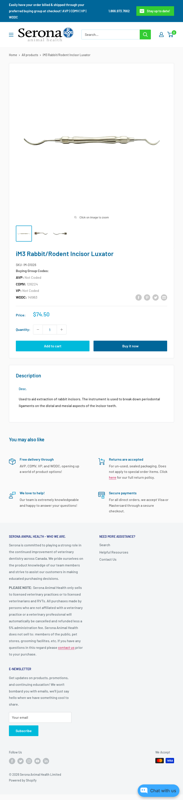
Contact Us (107, 559)
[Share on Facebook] (138, 297)
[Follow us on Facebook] (12, 761)
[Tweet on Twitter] (155, 297)
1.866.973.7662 (119, 11)
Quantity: (23, 329)
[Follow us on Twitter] (20, 761)
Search (104, 545)
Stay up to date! (158, 11)
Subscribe (24, 731)
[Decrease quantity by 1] (38, 329)
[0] (170, 34)
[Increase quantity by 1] (61, 329)
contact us (66, 647)
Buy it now (130, 346)
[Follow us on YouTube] (37, 761)
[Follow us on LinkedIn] (46, 761)
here (112, 477)
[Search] (145, 34)
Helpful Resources (113, 552)
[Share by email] (164, 297)
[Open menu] (11, 35)
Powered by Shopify (23, 780)
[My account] (161, 34)
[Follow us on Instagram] (29, 761)
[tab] (23, 388)
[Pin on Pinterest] (147, 297)
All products (30, 55)
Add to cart (52, 346)
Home (13, 55)
